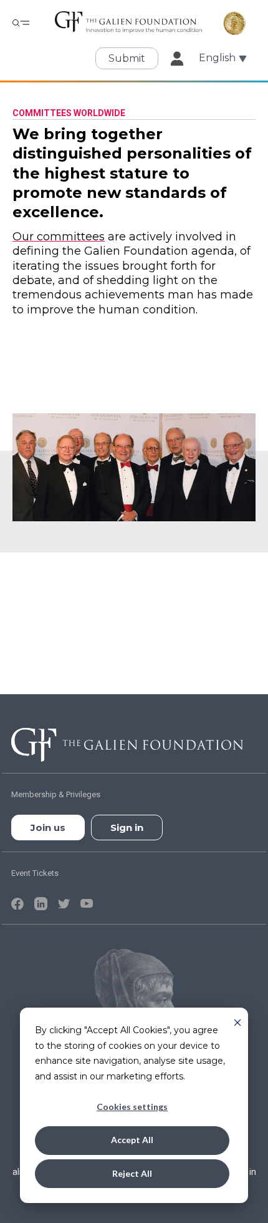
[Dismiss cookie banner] (237, 1021)
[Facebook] (19, 903)
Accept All (132, 1139)
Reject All (132, 1173)
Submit (126, 58)
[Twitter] (65, 903)
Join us (48, 827)
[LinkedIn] (42, 903)
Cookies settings (132, 1106)
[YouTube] (86, 903)
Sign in (126, 827)
